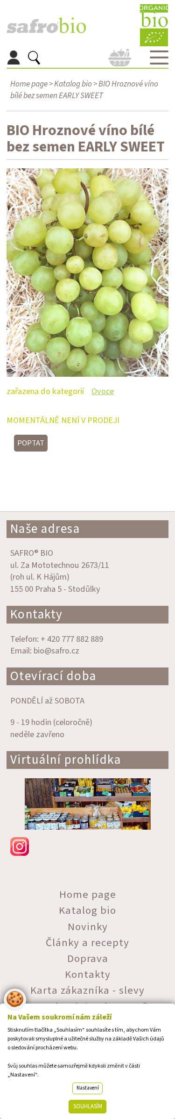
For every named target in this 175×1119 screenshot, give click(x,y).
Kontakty (36, 614)
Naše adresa (45, 529)
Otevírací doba (53, 676)
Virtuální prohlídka (65, 760)
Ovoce (102, 391)
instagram (88, 846)
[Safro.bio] (46, 25)
